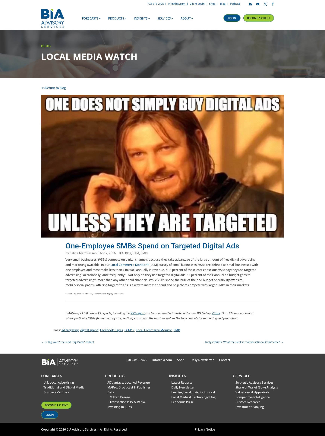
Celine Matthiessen (83, 253)
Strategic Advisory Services (254, 382)
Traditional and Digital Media (63, 387)
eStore (216, 313)
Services (164, 18)
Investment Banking (249, 407)
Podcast (235, 3)
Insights (141, 18)
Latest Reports (181, 382)
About (186, 18)
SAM (136, 253)
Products (116, 18)
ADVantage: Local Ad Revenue (128, 382)
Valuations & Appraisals (252, 392)
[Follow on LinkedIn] (250, 4)
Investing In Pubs (119, 407)
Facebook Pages (111, 330)
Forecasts (90, 18)
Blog (223, 3)
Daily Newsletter (202, 360)
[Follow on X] (265, 4)
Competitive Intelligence (252, 397)
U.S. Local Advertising (58, 382)
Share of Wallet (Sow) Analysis (256, 387)
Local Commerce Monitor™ (129, 265)
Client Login (197, 3)
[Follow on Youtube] (258, 4)
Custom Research (247, 402)
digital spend (89, 330)
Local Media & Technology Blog (193, 397)
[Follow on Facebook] (273, 4)
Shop (212, 3)
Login (232, 18)
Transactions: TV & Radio (127, 402)
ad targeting (70, 330)
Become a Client (258, 18)
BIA (121, 253)
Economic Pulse (182, 402)
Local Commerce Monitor (154, 330)
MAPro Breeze (120, 397)
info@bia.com (176, 3)
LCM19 (129, 330)
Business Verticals (56, 392)
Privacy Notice (205, 429)
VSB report (138, 313)
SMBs (145, 253)
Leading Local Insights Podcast (193, 392)
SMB (177, 330)
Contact (224, 360)
